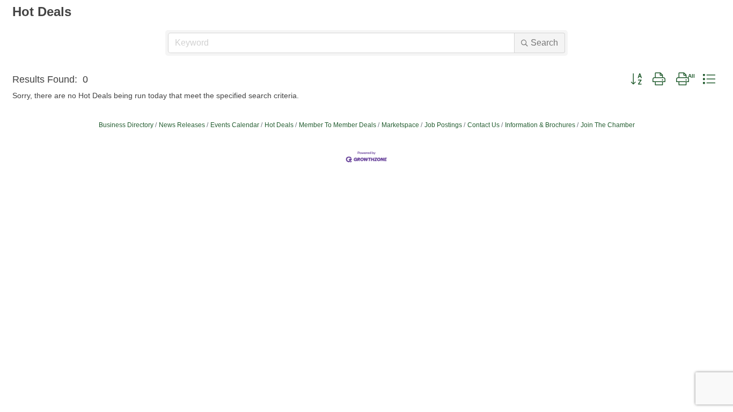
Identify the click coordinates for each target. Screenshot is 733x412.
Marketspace (400, 125)
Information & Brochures (540, 125)
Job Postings (443, 125)
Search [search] (544, 42)
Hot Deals (279, 125)
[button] (636, 79)
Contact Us (483, 125)
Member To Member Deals (337, 125)
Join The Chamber (608, 125)
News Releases (182, 125)
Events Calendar (234, 125)
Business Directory (126, 125)
